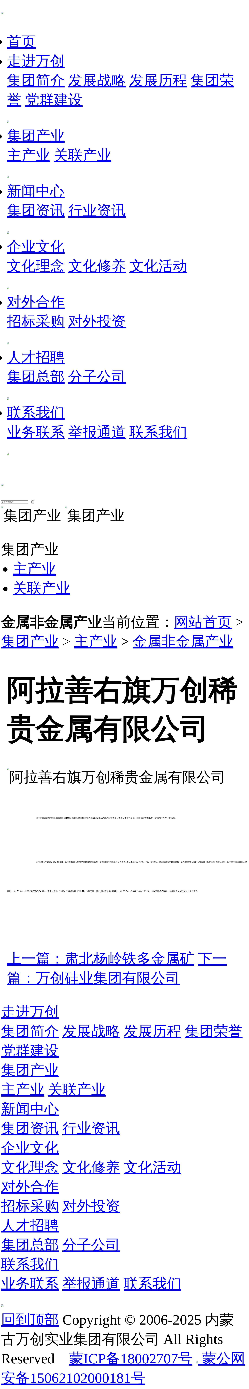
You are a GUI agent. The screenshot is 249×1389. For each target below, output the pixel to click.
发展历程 (158, 80)
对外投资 (97, 321)
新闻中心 (36, 191)
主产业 (28, 155)
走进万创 (36, 61)
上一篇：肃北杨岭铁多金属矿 (100, 959)
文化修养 (97, 266)
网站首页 (203, 622)
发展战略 (97, 80)
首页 (21, 42)
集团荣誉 (214, 1031)
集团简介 (36, 80)
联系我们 (36, 413)
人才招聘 (36, 357)
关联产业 (82, 155)
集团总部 (36, 377)
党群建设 (54, 100)
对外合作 (36, 302)
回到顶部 (30, 1320)
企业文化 (36, 247)
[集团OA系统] (2, 481)
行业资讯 (97, 211)
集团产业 (36, 136)
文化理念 (36, 266)
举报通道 (97, 432)
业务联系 (36, 432)
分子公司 (97, 377)
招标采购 (36, 321)
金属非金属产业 (183, 641)
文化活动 (158, 266)
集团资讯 (36, 211)
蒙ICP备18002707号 (130, 1359)
